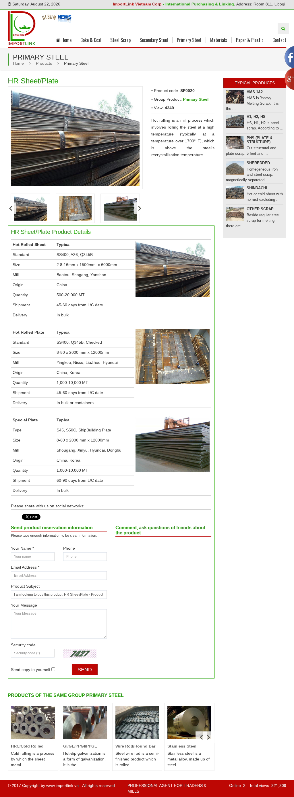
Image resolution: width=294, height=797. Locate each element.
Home (65, 40)
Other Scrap (260, 209)
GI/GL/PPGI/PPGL (80, 746)
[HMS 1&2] (235, 97)
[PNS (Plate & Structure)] (235, 143)
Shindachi (257, 188)
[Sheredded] (235, 168)
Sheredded (258, 163)
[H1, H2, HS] (235, 121)
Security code (23, 645)
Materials (218, 40)
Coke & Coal (90, 40)
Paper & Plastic (250, 40)
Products (44, 63)
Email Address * (25, 567)
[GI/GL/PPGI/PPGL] (85, 722)
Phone (69, 548)
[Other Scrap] (235, 214)
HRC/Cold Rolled (27, 746)
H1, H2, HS (256, 116)
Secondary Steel (154, 40)
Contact (279, 40)
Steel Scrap (120, 40)
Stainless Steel (181, 746)
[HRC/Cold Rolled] (33, 722)
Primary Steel (189, 40)
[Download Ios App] (49, 21)
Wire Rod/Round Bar (135, 746)
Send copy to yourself (30, 669)
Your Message (24, 605)
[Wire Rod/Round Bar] (137, 722)
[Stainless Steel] (189, 722)
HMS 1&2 (255, 92)
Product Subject (25, 586)
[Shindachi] (235, 193)
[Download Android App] (65, 21)
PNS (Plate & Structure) (259, 140)
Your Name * (22, 548)
